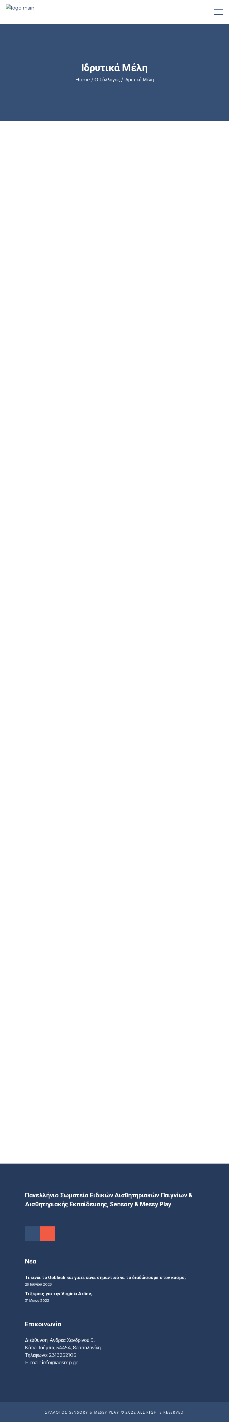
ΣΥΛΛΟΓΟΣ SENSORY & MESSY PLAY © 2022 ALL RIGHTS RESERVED (114, 1412)
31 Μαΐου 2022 (37, 1300)
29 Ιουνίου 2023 (38, 1284)
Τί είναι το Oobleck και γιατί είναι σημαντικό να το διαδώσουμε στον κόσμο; (105, 1277)
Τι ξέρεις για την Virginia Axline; (58, 1293)
